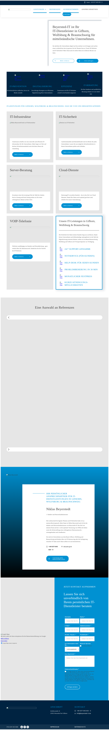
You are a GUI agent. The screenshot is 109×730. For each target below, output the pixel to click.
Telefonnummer (85, 626)
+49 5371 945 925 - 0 (96, 2)
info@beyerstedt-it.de (84, 713)
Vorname (68, 617)
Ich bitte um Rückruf (87, 645)
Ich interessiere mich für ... (71, 644)
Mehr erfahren (5, 638)
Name (82, 617)
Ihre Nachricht (70, 654)
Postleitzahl (84, 634)
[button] (54, 317)
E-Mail (67, 626)
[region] (54, 384)
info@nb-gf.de (67, 546)
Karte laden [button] (4, 641)
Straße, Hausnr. (70, 634)
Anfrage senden (72, 687)
